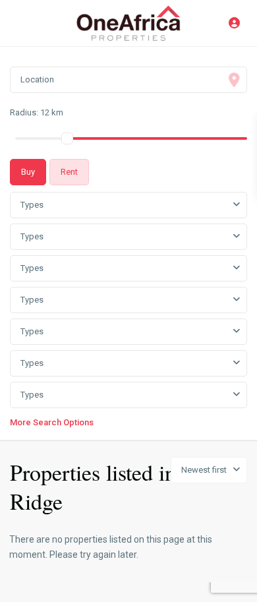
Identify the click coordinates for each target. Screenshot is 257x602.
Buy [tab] (28, 172)
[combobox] (128, 205)
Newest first (204, 470)
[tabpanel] (128, 308)
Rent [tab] (69, 172)
